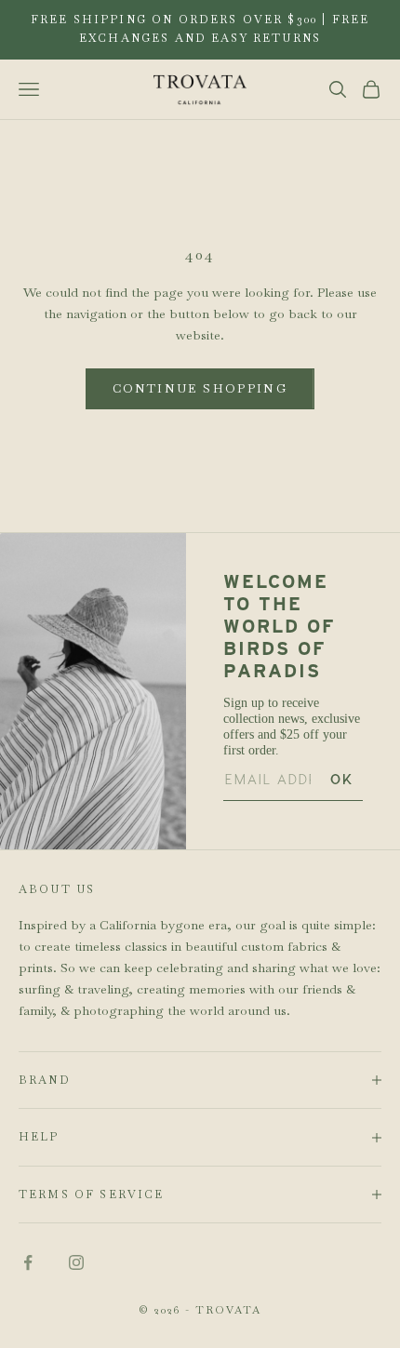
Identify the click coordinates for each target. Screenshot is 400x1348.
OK (341, 779)
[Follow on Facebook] (28, 1262)
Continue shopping (200, 388)
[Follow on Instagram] (76, 1262)
